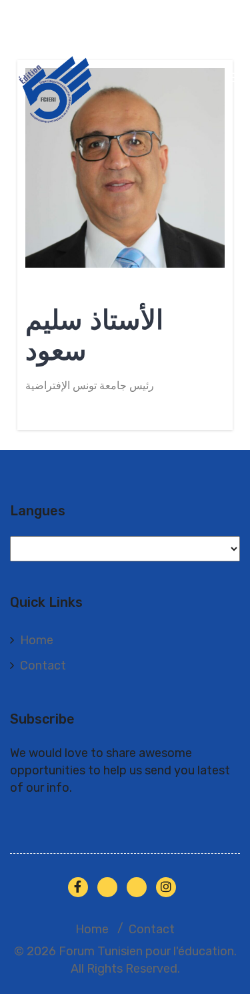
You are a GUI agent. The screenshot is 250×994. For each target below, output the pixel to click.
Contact (43, 665)
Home (36, 640)
